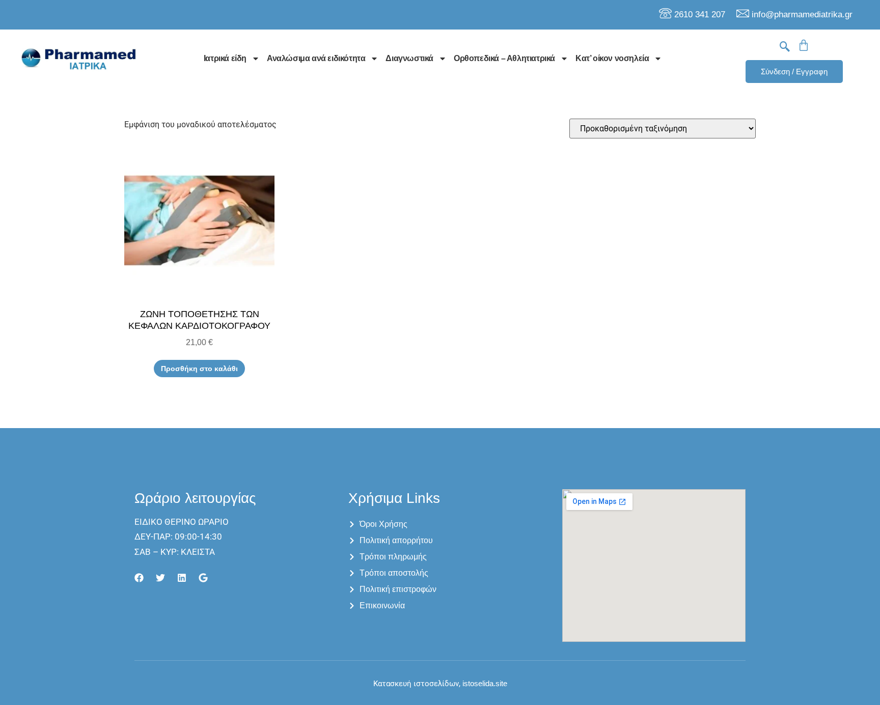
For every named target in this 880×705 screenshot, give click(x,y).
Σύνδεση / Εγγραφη (794, 71)
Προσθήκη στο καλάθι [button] (199, 368)
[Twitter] (160, 577)
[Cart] (804, 45)
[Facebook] (139, 577)
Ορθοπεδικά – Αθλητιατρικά (504, 58)
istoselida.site (483, 683)
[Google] (203, 577)
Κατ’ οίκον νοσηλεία (612, 58)
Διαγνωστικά (409, 58)
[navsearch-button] (785, 47)
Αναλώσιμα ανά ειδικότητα (316, 58)
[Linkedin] (181, 577)
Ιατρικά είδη (225, 58)
